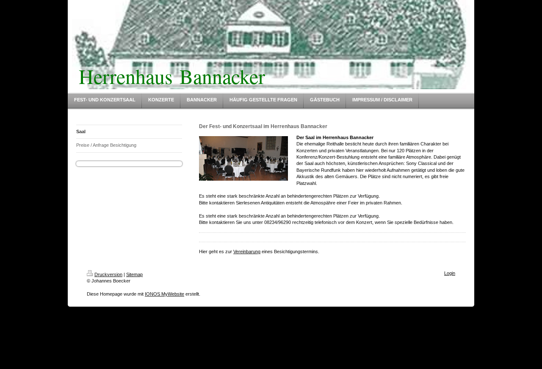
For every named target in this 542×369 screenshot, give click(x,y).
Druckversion (108, 274)
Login (449, 273)
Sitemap (134, 274)
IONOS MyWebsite (164, 293)
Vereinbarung (246, 251)
